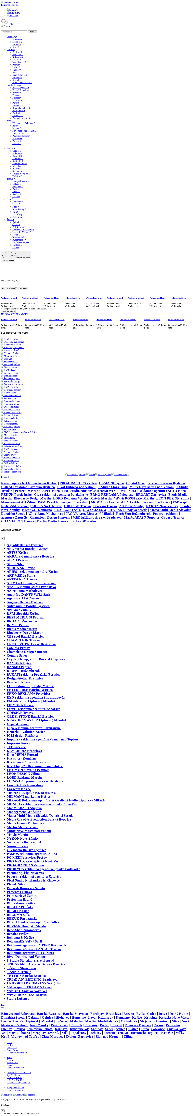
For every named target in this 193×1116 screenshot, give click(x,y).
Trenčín (11, 120)
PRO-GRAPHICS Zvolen (78, 483)
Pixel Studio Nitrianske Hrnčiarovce (88, 491)
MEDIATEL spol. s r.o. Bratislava (97, 517)
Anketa (6, 26)
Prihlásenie (12, 1047)
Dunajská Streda (20, 181)
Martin (16, 235)
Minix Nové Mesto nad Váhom (151, 487)
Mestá (3, 1007)
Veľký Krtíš (18, 110)
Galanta (16, 184)
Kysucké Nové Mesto (23, 229)
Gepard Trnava (172, 517)
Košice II (17, 156)
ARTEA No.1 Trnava (46, 506)
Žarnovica (17, 115)
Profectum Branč (27, 491)
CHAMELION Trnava (17, 521)
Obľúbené (13, 15)
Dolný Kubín (19, 227)
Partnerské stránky (15, 1090)
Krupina (16, 98)
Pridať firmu (14, 13)
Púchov (16, 141)
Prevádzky (6, 477)
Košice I (17, 153)
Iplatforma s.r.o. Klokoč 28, (19, 1072)
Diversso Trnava (105, 506)
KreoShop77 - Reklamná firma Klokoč (29, 483)
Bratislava (12, 37)
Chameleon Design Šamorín (50, 517)
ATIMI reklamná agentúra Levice (145, 502)
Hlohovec (17, 186)
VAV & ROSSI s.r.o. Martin (134, 498)
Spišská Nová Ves (21, 174)
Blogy (4, 1005)
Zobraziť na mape (23, 258)
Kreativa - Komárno (37, 510)
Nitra (10, 199)
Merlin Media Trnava (52, 521)
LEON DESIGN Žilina (172, 498)
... (82, 521)
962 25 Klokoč (13, 1075)
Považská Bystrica (21, 136)
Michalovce (18, 166)
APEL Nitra (51, 491)
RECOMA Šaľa (94, 510)
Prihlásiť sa (14, 10)
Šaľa (15, 212)
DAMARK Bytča (111, 483)
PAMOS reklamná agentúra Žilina (63, 502)
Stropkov (17, 77)
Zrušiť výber (22, 289)
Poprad (16, 65)
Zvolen (16, 113)
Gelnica (16, 151)
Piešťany (17, 189)
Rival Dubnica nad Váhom (76, 487)
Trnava (11, 179)
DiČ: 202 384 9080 (15, 1080)
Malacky (17, 42)
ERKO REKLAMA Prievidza (112, 494)
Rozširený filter (8, 289)
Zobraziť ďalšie (8, 311)
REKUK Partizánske (16, 494)
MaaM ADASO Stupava (141, 517)
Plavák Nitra (126, 491)
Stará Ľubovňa (19, 75)
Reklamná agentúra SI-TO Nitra (162, 491)
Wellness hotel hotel (9, 298)
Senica (16, 191)
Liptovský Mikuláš (21, 232)
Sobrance (17, 171)
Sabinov (16, 70)
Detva (15, 95)
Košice (11, 148)
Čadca (16, 224)
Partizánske (18, 133)
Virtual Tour (12, 1062)
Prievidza (17, 138)
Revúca (16, 105)
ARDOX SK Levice (105, 502)
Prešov (11, 49)
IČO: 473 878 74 (14, 1077)
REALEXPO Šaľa (67, 510)
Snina (15, 72)
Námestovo (18, 237)
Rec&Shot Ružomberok (133, 513)
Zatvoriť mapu (8, 261)
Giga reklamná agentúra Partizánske (61, 494)
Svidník (16, 80)
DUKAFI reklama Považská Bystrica (28, 487)
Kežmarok (17, 57)
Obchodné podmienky (17, 1052)
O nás (9, 1042)
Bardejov (17, 52)
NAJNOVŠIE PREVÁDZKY (15, 314)
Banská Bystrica (15, 85)
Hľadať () (32, 32)
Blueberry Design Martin (32, 498)
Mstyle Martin (101, 498)
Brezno (16, 92)
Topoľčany (18, 214)
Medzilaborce (19, 62)
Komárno (17, 201)
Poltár (15, 103)
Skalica (16, 194)
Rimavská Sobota (21, 108)
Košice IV (17, 161)
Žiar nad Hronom (21, 118)
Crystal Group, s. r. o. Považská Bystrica (155, 483)
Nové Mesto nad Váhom (24, 131)
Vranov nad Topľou (22, 82)
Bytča (15, 222)
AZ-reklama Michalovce (45, 513)
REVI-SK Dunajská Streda (127, 510)
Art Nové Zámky (131, 506)
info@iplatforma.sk (15, 1087)
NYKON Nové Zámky (162, 506)
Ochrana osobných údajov (18, 1082)
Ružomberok (19, 240)
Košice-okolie (19, 163)
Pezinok (16, 44)
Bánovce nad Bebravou (23, 123)
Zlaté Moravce (19, 217)
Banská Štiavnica (21, 90)
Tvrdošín (17, 245)
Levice (16, 204)
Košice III (17, 158)
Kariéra (10, 1045)
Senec (15, 47)
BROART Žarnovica (151, 494)
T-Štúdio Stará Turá (112, 487)
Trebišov (17, 176)
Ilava (15, 126)
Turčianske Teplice (21, 242)
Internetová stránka (15, 1067)
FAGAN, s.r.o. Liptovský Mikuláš (90, 513)
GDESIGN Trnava (77, 506)
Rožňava (17, 168)
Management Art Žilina (18, 502)
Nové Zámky (19, 209)
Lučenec (17, 100)
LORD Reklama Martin (70, 498)
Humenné (17, 54)
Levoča (16, 59)
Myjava (16, 128)
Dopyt (11, 23)
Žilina (10, 219)
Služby (10, 1057)
